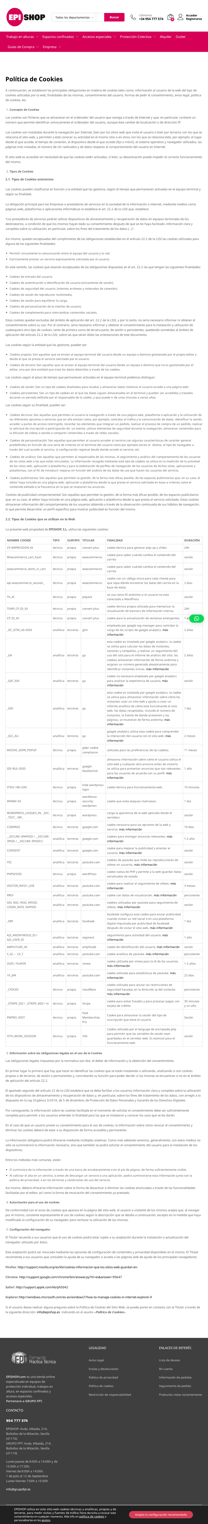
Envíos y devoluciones (103, 1369)
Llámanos (145, 15)
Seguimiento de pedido (175, 1386)
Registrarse (194, 19)
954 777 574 (17, 1420)
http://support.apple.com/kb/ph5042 (42, 1287)
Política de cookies (101, 1386)
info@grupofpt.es (18, 1489)
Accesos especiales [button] (97, 36)
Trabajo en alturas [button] (20, 36)
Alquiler (166, 36)
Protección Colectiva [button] (135, 36)
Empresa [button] (49, 46)
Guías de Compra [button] (21, 46)
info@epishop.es (48, 1312)
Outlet (180, 36)
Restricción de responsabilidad (110, 1395)
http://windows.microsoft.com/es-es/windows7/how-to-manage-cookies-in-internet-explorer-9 (85, 1297)
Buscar (114, 17)
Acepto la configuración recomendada (161, 1515)
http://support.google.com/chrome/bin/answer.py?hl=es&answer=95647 (70, 1277)
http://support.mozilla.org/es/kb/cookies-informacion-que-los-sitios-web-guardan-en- (78, 1267)
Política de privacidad (103, 1377)
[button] (196, 619)
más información (157, 669)
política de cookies (91, 1516)
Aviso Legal (96, 1360)
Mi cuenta (166, 1369)
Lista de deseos (169, 1360)
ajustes (45, 1520)
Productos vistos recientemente (180, 1395)
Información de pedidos (175, 1377)
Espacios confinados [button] (58, 36)
